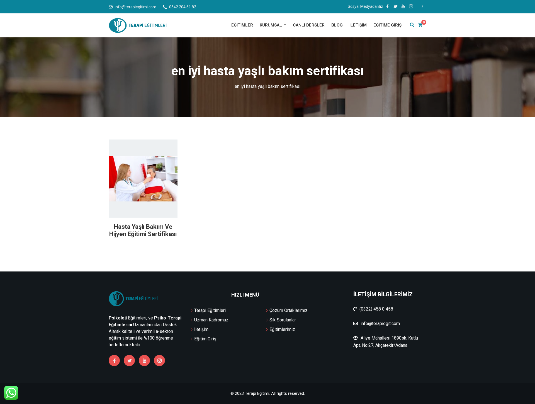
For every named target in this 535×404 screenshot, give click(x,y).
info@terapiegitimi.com (135, 7)
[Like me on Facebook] (388, 7)
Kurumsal (271, 25)
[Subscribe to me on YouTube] (403, 7)
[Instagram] (159, 360)
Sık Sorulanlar (282, 320)
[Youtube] (144, 360)
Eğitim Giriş (205, 339)
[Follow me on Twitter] (395, 7)
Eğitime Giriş (387, 25)
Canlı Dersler (309, 25)
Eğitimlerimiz (282, 329)
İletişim (358, 25)
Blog (337, 25)
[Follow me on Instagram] (411, 7)
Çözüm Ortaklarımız (288, 310)
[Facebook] (114, 360)
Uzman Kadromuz (211, 320)
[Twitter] (129, 360)
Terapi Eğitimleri (210, 310)
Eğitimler (242, 25)
